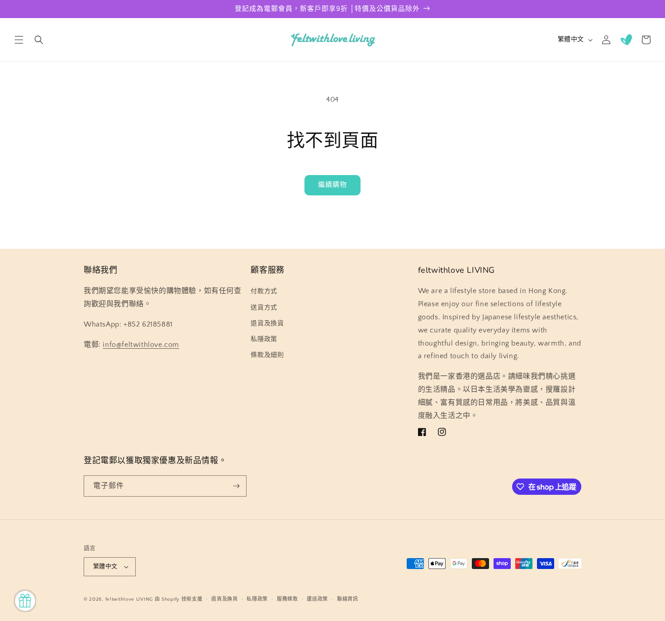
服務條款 (287, 599)
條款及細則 (267, 355)
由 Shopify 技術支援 (179, 599)
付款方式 (264, 291)
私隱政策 (264, 339)
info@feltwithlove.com (141, 345)
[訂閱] (236, 486)
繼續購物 (332, 185)
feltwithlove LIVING (129, 599)
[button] (19, 40)
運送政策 (317, 599)
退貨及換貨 (267, 323)
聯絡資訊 (347, 599)
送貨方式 (264, 307)
